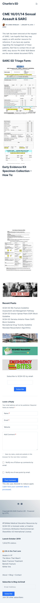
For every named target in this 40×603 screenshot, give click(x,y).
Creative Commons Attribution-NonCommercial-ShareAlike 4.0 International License (18, 529)
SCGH (4, 27)
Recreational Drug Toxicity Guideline (17, 325)
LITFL (7, 513)
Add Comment (10, 434)
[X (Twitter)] (21, 504)
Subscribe (8, 594)
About (4, 575)
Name (7, 413)
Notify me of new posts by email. (18, 472)
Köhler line (6, 567)
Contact (18, 575)
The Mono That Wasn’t (11, 558)
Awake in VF (7, 555)
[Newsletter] (20, 289)
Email (6, 420)
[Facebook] (18, 504)
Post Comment (10, 480)
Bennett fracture (9, 564)
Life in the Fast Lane (12, 551)
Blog (11, 575)
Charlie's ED (10, 3)
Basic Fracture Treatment (12, 561)
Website (7, 427)
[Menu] (37, 4)
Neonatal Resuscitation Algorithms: (16, 328)
